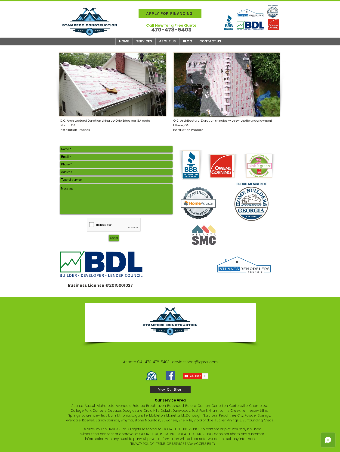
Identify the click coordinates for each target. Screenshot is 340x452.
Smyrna (127, 420)
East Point (199, 410)
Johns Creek (230, 410)
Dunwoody (181, 410)
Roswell (88, 420)
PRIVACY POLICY (142, 443)
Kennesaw (250, 410)
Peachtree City (231, 415)
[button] (144, 41)
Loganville (139, 415)
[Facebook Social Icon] (170, 375)
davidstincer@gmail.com (195, 362)
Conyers (99, 410)
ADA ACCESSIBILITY (201, 443)
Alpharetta (105, 405)
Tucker (220, 420)
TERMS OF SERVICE (170, 443)
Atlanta (77, 405)
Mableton (157, 415)
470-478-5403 (157, 362)
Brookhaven (156, 405)
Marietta (173, 415)
